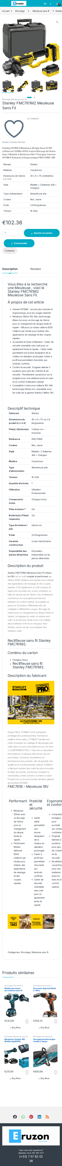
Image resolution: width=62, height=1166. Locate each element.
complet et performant (37, 576)
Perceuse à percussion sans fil (14, 986)
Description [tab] (9, 269)
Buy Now (16, 1027)
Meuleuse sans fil (41, 11)
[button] (57, 22)
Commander (20, 243)
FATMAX (24, 309)
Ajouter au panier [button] (25, 1021)
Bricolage (20, 11)
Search (45, 3)
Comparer (34, 118)
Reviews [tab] (35, 269)
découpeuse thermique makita (43, 1037)
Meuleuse (22, 288)
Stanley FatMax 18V (44, 392)
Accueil (5, 11)
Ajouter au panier (43, 233)
